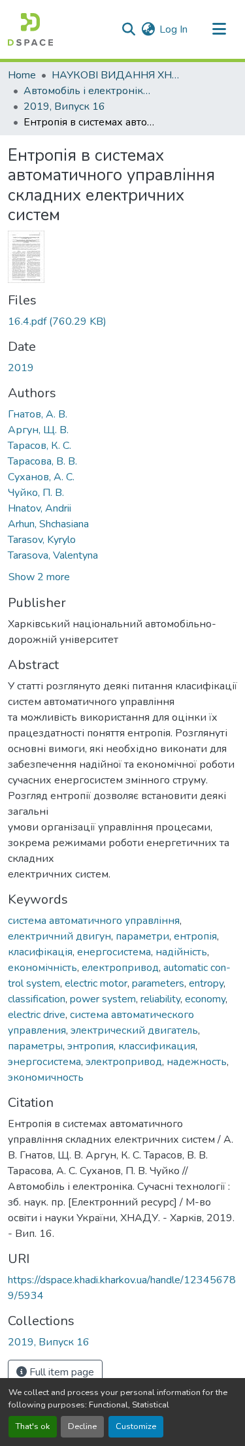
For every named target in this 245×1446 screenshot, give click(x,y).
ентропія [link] (195, 936)
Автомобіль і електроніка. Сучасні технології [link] (89, 91)
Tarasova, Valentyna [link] (53, 555)
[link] (122, 321)
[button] (30, 29)
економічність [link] (42, 968)
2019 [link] (21, 368)
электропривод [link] (124, 1062)
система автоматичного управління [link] (94, 920)
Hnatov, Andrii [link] (39, 508)
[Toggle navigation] (219, 29)
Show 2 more (39, 577)
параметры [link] (35, 1046)
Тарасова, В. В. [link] (42, 461)
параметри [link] (142, 936)
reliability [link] (160, 999)
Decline (82, 1426)
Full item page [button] (60, 1372)
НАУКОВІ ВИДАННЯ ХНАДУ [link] (117, 75)
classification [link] (36, 999)
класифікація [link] (40, 952)
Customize (136, 1426)
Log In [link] (173, 29)
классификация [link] (156, 1046)
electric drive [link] (36, 1015)
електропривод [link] (120, 968)
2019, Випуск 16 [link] (64, 106)
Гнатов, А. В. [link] (37, 414)
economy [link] (205, 999)
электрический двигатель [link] (134, 1030)
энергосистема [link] (44, 1062)
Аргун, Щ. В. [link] (38, 430)
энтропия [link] (90, 1046)
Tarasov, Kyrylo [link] (42, 540)
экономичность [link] (46, 1077)
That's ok (33, 1426)
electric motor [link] (96, 983)
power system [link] (103, 999)
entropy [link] (206, 983)
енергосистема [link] (114, 952)
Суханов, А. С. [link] (41, 477)
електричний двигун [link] (59, 936)
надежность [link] (197, 1062)
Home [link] (22, 75)
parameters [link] (158, 983)
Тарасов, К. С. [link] (39, 445)
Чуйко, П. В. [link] (36, 492)
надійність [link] (181, 952)
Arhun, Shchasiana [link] (48, 524)
